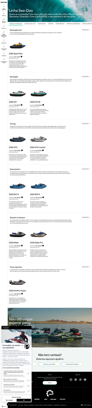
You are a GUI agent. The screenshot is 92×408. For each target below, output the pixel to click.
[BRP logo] (49, 393)
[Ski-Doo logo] (37, 399)
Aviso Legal (20, 405)
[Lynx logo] (46, 399)
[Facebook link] (80, 379)
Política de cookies (38, 405)
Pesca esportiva (16, 267)
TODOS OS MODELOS (15, 24)
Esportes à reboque (73, 24)
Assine (50, 383)
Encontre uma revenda (49, 364)
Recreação (42, 24)
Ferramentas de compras (72, 364)
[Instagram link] (71, 379)
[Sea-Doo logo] (4, 2)
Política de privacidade (28, 405)
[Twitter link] (75, 379)
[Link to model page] (18, 54)
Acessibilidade (57, 405)
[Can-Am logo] (62, 399)
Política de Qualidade (47, 405)
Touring (50, 24)
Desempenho (60, 24)
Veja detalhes (85, 30)
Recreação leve (30, 24)
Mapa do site (63, 405)
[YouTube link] (85, 379)
